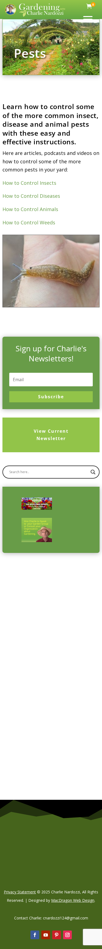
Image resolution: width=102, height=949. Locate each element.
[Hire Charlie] (36, 530)
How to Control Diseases (31, 196)
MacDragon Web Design (72, 900)
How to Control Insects (29, 183)
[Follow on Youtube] (45, 935)
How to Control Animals (30, 209)
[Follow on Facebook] (34, 935)
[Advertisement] (51, 617)
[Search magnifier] (93, 472)
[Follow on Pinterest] (56, 935)
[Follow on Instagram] (67, 935)
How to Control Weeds (28, 222)
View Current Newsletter (51, 434)
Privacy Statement (20, 891)
